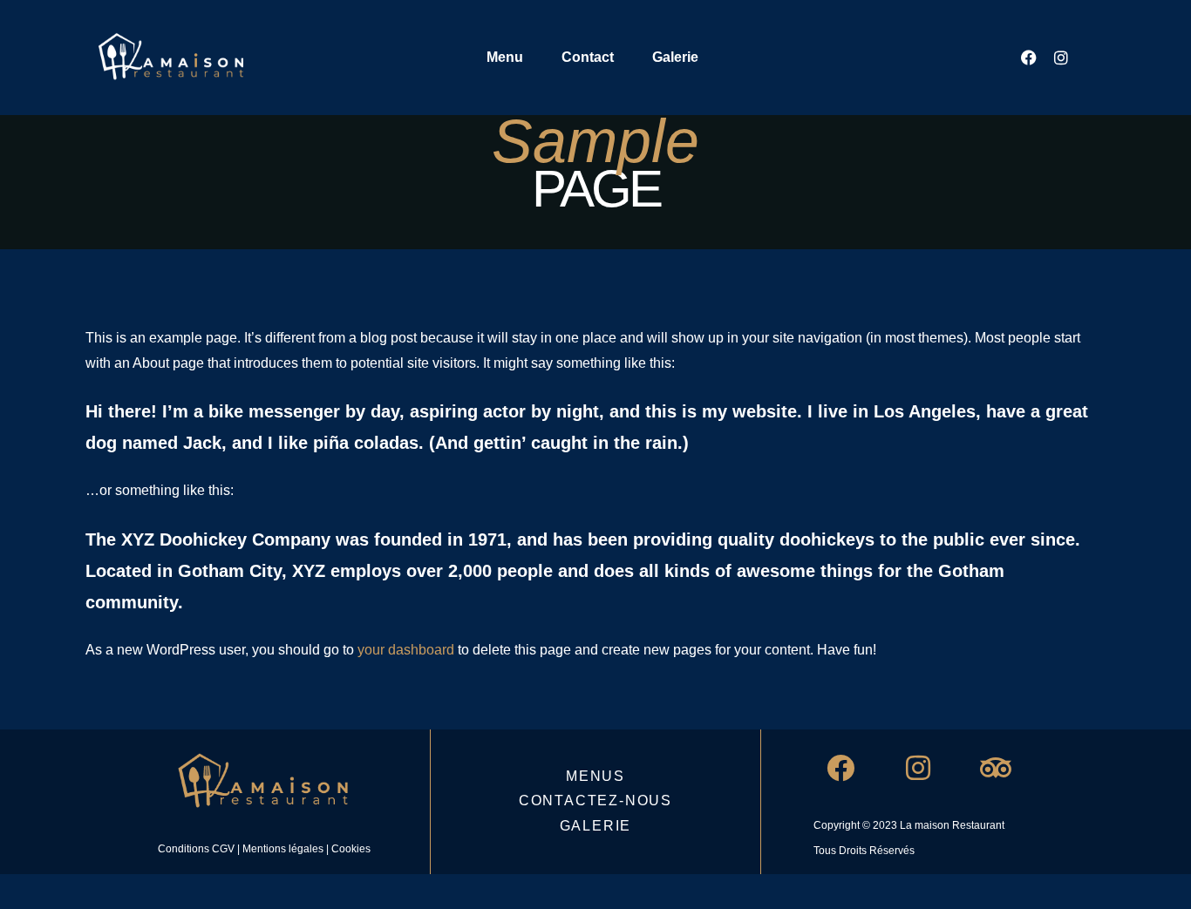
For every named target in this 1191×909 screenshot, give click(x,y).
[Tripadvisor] (996, 768)
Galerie (675, 57)
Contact (587, 57)
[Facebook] (1029, 57)
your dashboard (405, 649)
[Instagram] (1061, 57)
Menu (505, 57)
